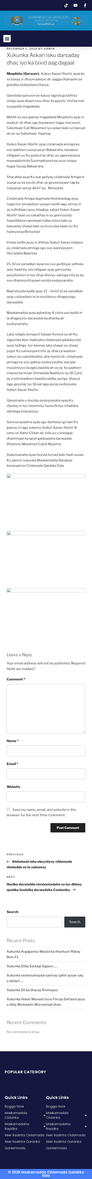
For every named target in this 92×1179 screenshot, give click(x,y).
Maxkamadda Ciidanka (57, 1115)
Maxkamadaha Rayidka (58, 1126)
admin (49, 48)
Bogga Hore (55, 1106)
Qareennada (56, 1148)
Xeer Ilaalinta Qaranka (63, 1141)
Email (12, 764)
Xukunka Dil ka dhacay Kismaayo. (32, 990)
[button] (7, 38)
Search (12, 912)
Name (13, 741)
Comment (16, 679)
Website (13, 787)
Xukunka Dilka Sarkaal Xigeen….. (32, 966)
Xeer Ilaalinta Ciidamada (66, 1135)
